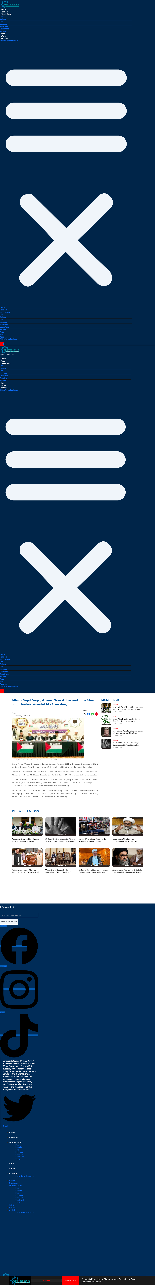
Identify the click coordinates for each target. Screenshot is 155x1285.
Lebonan (3, 24)
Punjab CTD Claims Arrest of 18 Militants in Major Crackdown (92, 840)
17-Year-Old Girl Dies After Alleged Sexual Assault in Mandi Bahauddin (60, 840)
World (3, 36)
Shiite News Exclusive (9, 41)
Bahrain (3, 19)
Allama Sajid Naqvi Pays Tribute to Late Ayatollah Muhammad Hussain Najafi (127, 872)
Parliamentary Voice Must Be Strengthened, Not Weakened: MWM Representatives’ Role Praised (27, 872)
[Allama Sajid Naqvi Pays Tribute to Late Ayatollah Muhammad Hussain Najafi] (127, 857)
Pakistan (4, 12)
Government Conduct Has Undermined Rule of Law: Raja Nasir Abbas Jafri (125, 841)
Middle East (6, 14)
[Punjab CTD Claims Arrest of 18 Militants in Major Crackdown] (94, 826)
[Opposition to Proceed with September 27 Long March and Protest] (60, 857)
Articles (4, 38)
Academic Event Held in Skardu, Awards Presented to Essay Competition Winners (25, 841)
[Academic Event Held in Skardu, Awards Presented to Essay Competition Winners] (27, 826)
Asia (3, 34)
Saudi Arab (4, 29)
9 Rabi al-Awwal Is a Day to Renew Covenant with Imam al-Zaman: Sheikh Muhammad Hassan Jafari (94, 872)
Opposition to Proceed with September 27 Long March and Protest (58, 872)
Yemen (3, 31)
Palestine (4, 26)
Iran (1, 16)
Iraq (1, 21)
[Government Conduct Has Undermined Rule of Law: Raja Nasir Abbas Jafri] (127, 826)
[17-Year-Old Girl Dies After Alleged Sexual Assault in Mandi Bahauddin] (60, 826)
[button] (66, 174)
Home (3, 9)
